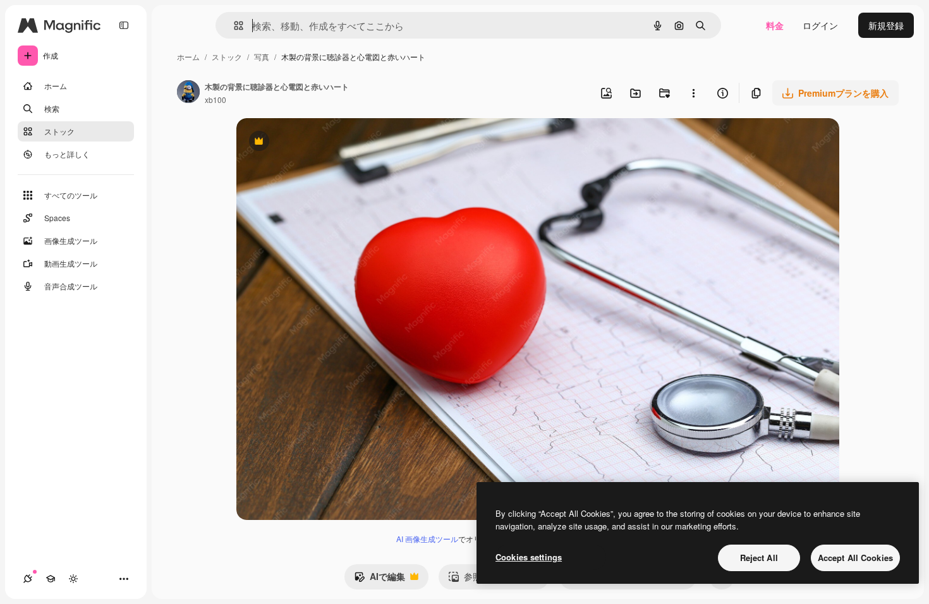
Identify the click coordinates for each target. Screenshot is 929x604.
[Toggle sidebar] (124, 25)
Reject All (759, 558)
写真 (261, 56)
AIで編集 (379, 579)
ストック (227, 56)
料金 (775, 25)
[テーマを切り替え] (73, 579)
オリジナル (323, 142)
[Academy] (50, 579)
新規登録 (886, 25)
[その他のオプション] (693, 93)
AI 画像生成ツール (427, 538)
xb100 (215, 99)
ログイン (820, 25)
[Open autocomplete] (233, 25)
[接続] (28, 579)
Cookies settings (528, 557)
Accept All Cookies (855, 558)
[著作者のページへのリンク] (188, 93)
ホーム (188, 56)
